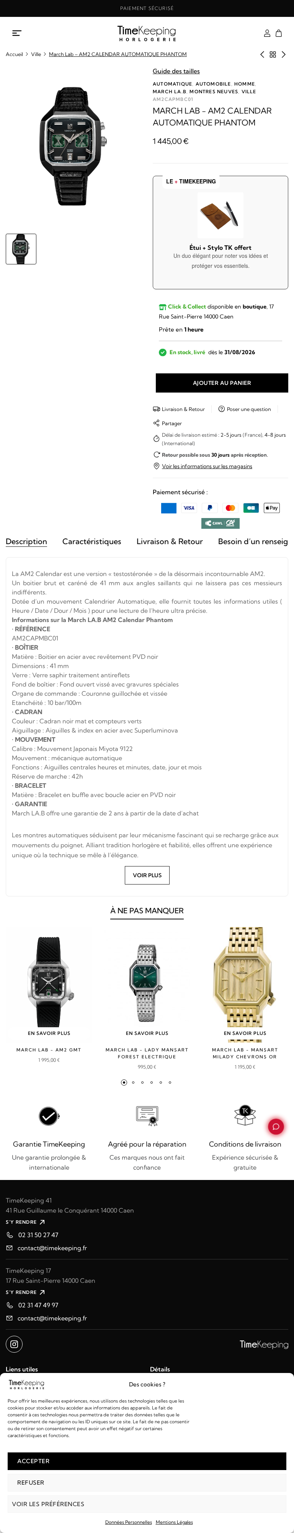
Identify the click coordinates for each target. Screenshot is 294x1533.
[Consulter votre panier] (279, 33)
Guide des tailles (176, 71)
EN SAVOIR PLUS (49, 1033)
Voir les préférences (48, 1504)
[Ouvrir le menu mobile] (17, 33)
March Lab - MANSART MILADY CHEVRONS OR (245, 1053)
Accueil (14, 54)
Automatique (172, 84)
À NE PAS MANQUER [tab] (147, 910)
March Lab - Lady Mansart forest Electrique (147, 1053)
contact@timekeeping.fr (52, 1248)
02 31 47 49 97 (38, 1305)
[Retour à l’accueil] (147, 33)
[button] (124, 1082)
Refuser (30, 1482)
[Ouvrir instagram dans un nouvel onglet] (14, 1344)
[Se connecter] (267, 33)
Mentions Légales (174, 1522)
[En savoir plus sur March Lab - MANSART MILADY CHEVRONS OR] (245, 985)
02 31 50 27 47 (38, 1235)
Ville (36, 54)
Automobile (213, 84)
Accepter (33, 1461)
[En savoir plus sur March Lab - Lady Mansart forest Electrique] (147, 985)
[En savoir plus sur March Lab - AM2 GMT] (49, 985)
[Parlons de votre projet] (276, 1126)
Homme (244, 84)
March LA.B (169, 91)
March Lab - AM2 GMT (49, 1050)
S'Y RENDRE (21, 1222)
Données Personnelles (128, 1522)
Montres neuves (213, 91)
